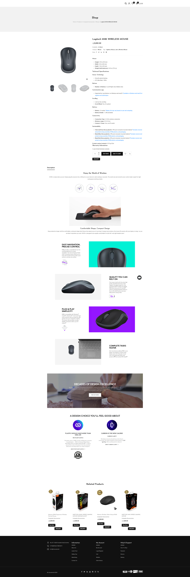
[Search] (126, 3)
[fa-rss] (98, 572)
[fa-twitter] (98, 52)
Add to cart (117, 153)
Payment (123, 551)
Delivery (122, 557)
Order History (99, 560)
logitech (108, 49)
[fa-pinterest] (103, 52)
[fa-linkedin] (101, 52)
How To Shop (124, 547)
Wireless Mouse (123, 49)
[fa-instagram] (95, 572)
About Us (74, 547)
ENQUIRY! (96, 159)
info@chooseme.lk (54, 549)
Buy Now (106, 153)
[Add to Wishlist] (125, 154)
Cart (97, 554)
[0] (137, 3)
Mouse (99, 49)
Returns (122, 554)
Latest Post (74, 551)
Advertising (74, 557)
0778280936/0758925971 (56, 546)
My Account (99, 547)
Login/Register (99, 551)
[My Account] (129, 3)
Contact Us (74, 560)
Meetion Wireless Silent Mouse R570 (107, 514)
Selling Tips (74, 554)
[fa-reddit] (106, 52)
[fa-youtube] (90, 572)
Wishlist (98, 557)
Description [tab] (51, 168)
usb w (116, 49)
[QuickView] (130, 154)
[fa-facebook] (96, 52)
